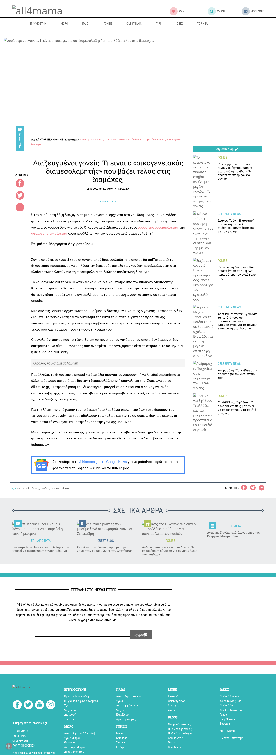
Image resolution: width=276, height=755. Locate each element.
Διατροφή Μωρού (74, 747)
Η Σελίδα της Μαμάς (180, 729)
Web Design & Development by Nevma (33, 752)
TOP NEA (202, 23)
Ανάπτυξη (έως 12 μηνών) (79, 733)
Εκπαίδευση (123, 714)
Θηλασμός (70, 742)
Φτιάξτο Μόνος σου (231, 710)
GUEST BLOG (134, 23)
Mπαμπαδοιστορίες (179, 724)
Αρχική (35, 139)
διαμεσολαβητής (28, 488)
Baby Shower (227, 719)
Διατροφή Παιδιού (127, 705)
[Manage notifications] (9, 746)
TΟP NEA (46, 139)
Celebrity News (176, 701)
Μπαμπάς (121, 738)
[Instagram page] (51, 705)
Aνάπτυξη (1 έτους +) (129, 696)
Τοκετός (69, 719)
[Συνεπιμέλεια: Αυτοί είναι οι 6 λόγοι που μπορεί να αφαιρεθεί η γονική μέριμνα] (40, 529)
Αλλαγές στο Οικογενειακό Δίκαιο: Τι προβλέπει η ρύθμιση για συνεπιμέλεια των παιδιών (169, 550)
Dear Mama (174, 747)
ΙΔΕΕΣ (179, 23)
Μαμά (119, 733)
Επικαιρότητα (20, 141)
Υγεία (67, 705)
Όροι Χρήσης (20, 740)
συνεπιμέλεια (60, 488)
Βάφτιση (225, 723)
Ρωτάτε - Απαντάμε (231, 738)
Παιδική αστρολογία (180, 733)
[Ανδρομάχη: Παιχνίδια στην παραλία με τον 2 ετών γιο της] (203, 375)
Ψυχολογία (70, 710)
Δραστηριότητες (74, 751)
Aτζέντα (173, 710)
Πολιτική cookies (23, 745)
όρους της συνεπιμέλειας (158, 227)
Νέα (56, 139)
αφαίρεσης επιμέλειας (49, 233)
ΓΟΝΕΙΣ (107, 23)
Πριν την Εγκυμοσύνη (76, 696)
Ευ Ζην (120, 747)
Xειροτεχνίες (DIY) (231, 701)
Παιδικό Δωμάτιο (230, 696)
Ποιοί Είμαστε (21, 735)
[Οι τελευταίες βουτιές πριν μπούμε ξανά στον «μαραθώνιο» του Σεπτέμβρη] (105, 529)
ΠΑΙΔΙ (85, 23)
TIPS (159, 23)
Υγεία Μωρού (72, 738)
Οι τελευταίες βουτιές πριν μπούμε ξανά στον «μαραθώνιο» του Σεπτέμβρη (105, 548)
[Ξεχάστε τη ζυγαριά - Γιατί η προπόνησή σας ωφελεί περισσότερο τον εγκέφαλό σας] (203, 280)
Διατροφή (70, 714)
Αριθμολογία (175, 738)
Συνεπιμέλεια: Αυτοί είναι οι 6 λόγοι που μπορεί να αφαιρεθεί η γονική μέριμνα (40, 548)
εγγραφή (140, 634)
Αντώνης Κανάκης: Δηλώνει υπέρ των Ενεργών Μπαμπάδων (233, 534)
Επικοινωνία (20, 731)
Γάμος (223, 714)
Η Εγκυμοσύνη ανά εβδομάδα (81, 701)
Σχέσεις (121, 742)
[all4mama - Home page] (37, 10)
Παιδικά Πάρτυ (228, 705)
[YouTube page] (39, 705)
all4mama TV (234, 23)
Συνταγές (173, 705)
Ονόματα (173, 742)
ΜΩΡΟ (64, 23)
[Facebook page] (17, 705)
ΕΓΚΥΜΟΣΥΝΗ (37, 23)
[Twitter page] (28, 705)
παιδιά (45, 488)
